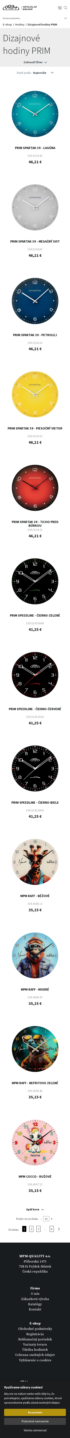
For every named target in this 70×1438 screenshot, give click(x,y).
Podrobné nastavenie (35, 1421)
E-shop (8, 24)
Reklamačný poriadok (35, 1339)
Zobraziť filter (33, 62)
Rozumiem (35, 1412)
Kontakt (35, 1309)
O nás (35, 1294)
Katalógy (35, 1304)
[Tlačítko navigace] (60, 7)
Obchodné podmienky (35, 1329)
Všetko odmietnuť (35, 1430)
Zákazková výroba (35, 1299)
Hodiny (20, 24)
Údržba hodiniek (35, 1350)
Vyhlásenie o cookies (35, 1360)
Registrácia (35, 1334)
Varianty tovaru (35, 1344)
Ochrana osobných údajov (35, 1355)
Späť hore (32, 1209)
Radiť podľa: (24, 73)
